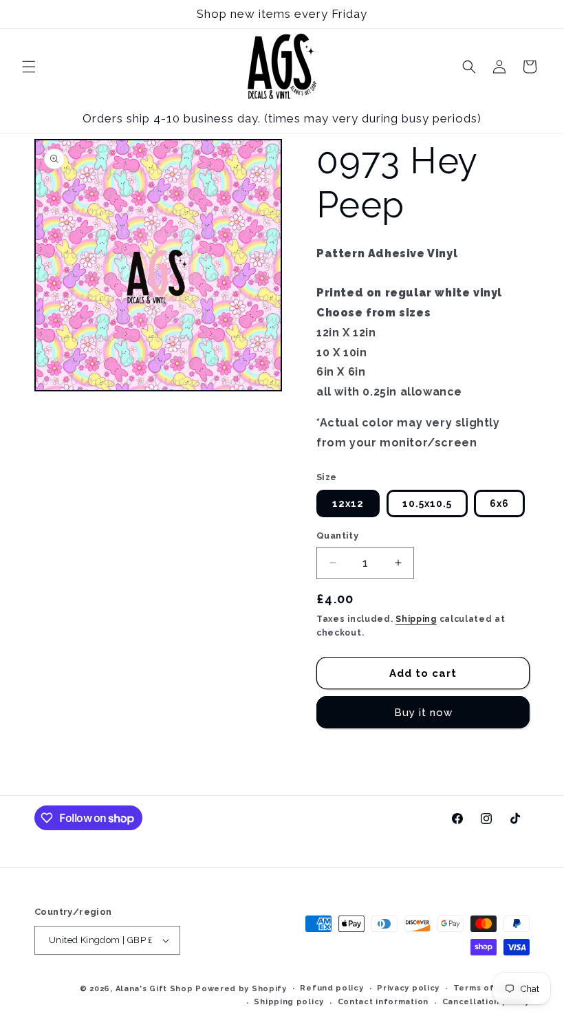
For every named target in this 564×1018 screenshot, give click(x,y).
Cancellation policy (486, 1001)
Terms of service (491, 988)
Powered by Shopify (241, 988)
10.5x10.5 (427, 503)
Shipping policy (289, 1001)
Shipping (416, 619)
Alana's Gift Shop (154, 988)
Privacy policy (408, 988)
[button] (29, 67)
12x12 (348, 503)
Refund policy (331, 988)
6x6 (499, 503)
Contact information (383, 1001)
